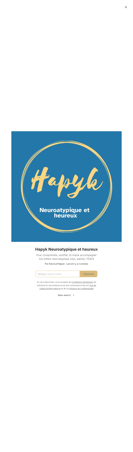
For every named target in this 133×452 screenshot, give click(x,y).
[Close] (126, 7)
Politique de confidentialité (81, 288)
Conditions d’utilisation (82, 282)
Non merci (64, 295)
